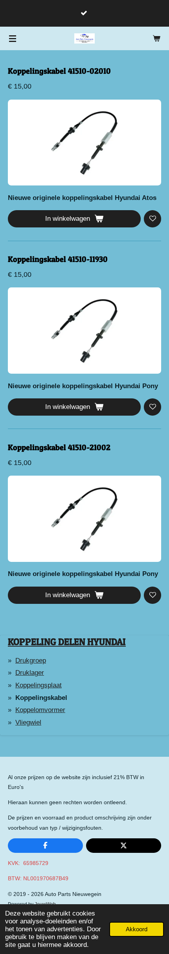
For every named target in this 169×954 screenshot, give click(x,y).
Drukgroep (30, 660)
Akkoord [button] (136, 929)
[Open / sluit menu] (12, 38)
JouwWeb (45, 904)
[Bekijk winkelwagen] (156, 38)
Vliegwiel (28, 722)
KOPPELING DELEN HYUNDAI (67, 641)
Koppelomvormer (40, 710)
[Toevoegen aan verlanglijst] (152, 218)
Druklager (29, 672)
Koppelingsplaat (38, 685)
